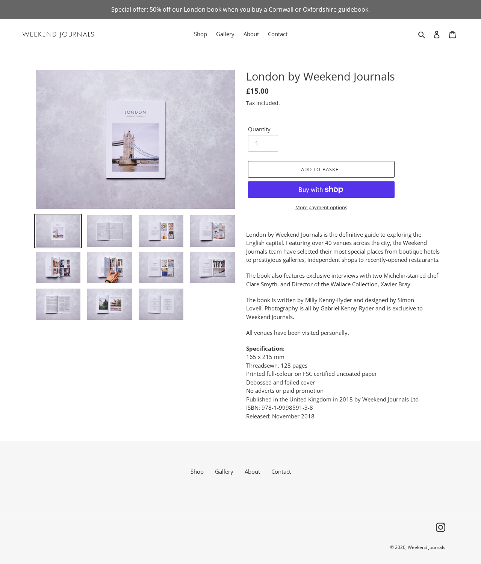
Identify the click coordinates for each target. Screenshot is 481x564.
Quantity (259, 129)
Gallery (224, 471)
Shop (197, 471)
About (252, 471)
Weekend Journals (426, 547)
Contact (281, 471)
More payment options (321, 207)
